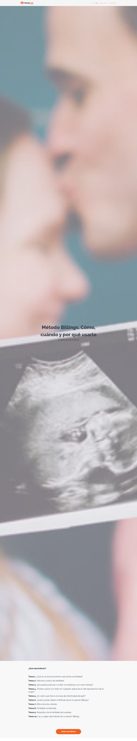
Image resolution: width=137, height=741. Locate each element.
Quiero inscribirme (68, 732)
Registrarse (113, 3)
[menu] (103, 3)
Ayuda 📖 (94, 3)
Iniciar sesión (103, 3)
